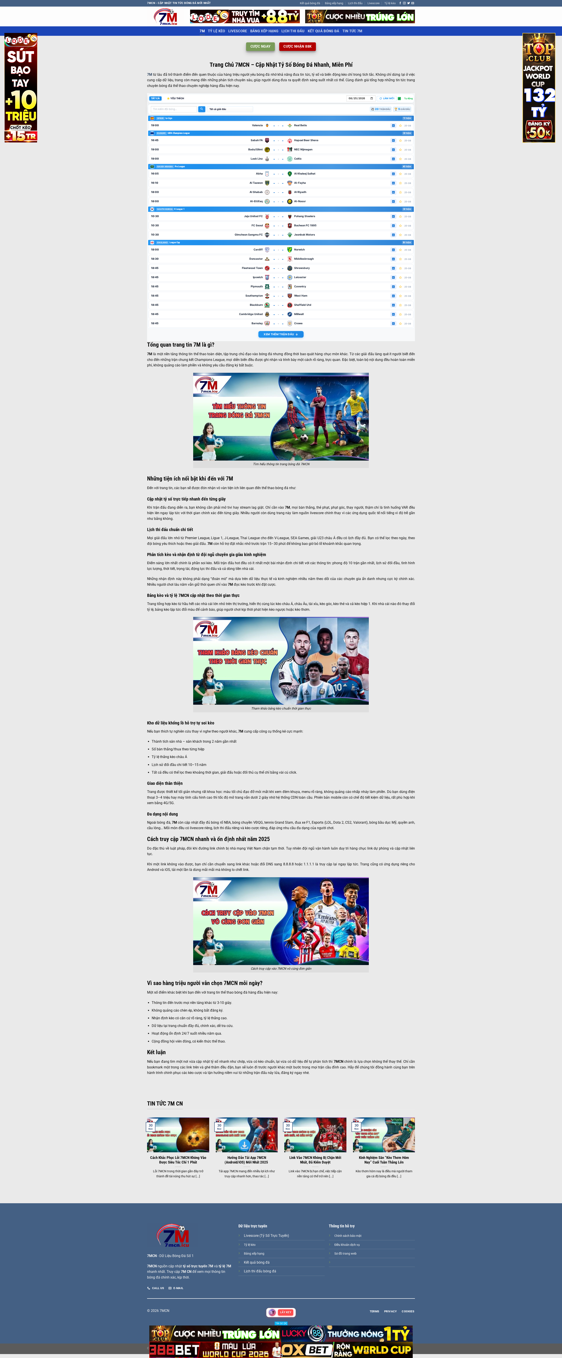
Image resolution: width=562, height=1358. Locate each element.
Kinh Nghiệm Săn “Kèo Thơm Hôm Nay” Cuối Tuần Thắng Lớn (384, 1160)
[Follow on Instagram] (404, 3)
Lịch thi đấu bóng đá (260, 1271)
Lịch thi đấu (355, 3)
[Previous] (146, 1153)
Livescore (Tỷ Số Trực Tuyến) (266, 1236)
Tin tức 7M (352, 31)
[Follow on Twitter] (408, 3)
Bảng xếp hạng (334, 3)
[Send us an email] (412, 3)
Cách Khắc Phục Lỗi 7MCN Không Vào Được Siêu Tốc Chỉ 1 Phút (178, 1160)
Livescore (373, 3)
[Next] (415, 1153)
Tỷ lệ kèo (390, 3)
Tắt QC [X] (281, 1323)
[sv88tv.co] (165, 16)
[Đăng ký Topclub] (245, 16)
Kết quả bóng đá (310, 3)
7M (202, 31)
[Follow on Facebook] (400, 3)
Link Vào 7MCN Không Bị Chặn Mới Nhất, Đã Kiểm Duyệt (315, 1160)
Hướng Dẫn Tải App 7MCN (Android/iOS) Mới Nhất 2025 (247, 1160)
